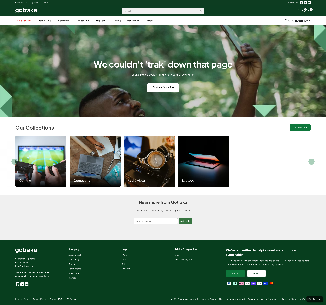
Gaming (72, 264)
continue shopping (163, 87)
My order (34, 3)
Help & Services (21, 3)
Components (74, 268)
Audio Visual (137, 180)
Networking (74, 273)
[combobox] (163, 11)
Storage (72, 278)
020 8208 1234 (299, 21)
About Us (235, 273)
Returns (125, 264)
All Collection (300, 127)
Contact (126, 259)
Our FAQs (256, 273)
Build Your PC (24, 20)
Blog (177, 255)
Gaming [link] (25, 180)
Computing (82, 180)
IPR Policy (71, 299)
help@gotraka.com (24, 266)
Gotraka (184, 299)
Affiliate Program (183, 259)
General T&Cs (56, 299)
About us (44, 3)
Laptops (188, 180)
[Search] (200, 11)
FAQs (124, 255)
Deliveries (126, 268)
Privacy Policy (22, 299)
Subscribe (185, 221)
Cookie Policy (39, 299)
